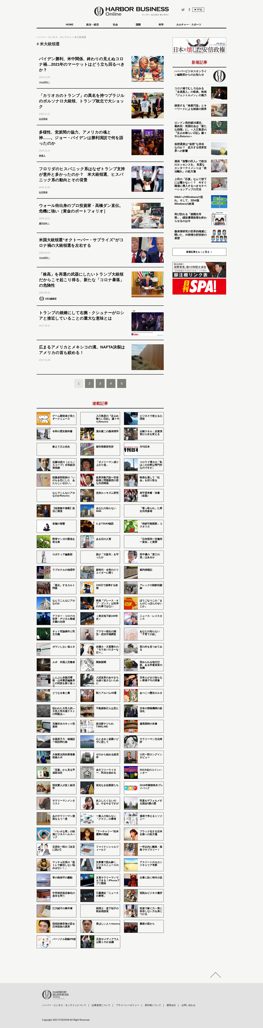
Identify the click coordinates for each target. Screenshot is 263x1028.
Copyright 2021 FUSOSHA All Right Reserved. (66, 1020)
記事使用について (101, 1005)
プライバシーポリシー (127, 1005)
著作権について (153, 1005)
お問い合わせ (188, 1005)
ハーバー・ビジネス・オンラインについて (64, 1005)
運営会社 (171, 1005)
